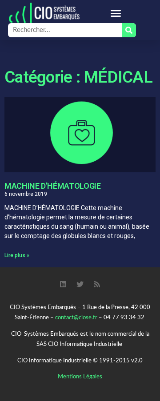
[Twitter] (80, 284)
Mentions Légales (80, 377)
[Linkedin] (63, 284)
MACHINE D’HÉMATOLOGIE (52, 186)
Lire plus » (16, 255)
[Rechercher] (129, 30)
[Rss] (96, 284)
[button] (115, 12)
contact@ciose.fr (76, 318)
